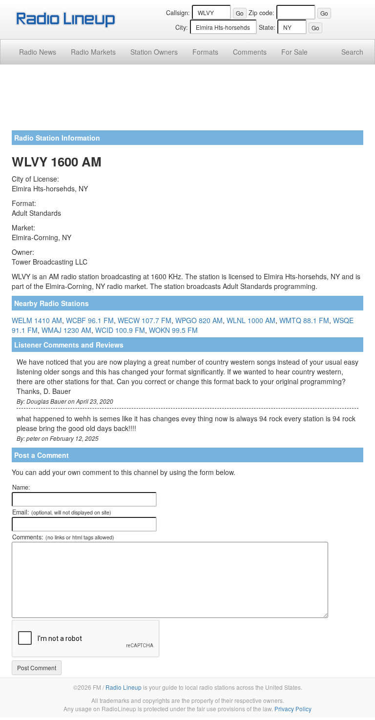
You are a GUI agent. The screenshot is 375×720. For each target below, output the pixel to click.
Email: (61, 512)
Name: (21, 487)
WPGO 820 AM (199, 320)
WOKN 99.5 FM (173, 330)
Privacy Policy (293, 708)
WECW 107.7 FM (144, 320)
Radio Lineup (123, 687)
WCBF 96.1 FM (90, 320)
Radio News (37, 52)
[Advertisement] (187, 101)
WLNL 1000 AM (251, 320)
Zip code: (261, 12)
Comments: (63, 537)
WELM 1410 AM (37, 320)
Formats (205, 52)
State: (267, 27)
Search (352, 52)
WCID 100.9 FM (120, 330)
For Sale (294, 52)
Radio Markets (93, 52)
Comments (250, 52)
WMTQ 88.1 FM (304, 320)
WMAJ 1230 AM (66, 330)
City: (181, 27)
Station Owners (154, 52)
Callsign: (178, 12)
